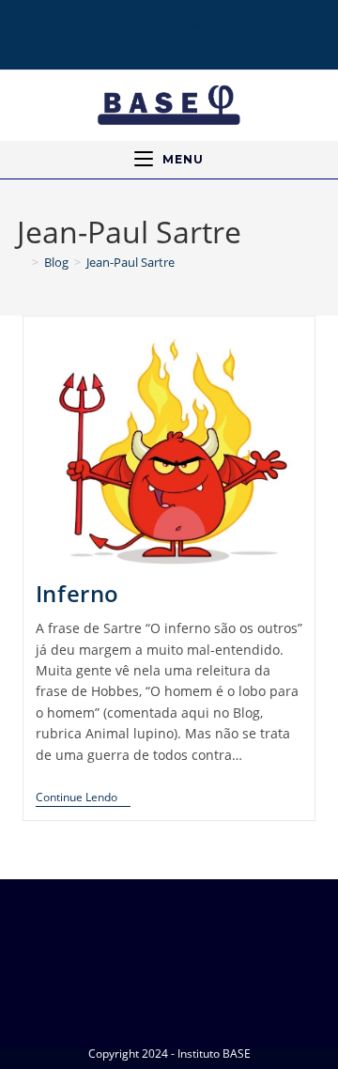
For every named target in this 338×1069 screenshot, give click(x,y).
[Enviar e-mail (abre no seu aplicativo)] (205, 41)
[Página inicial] (21, 262)
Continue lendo (83, 798)
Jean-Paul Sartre (130, 262)
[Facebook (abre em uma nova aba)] (129, 41)
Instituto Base (169, 25)
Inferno (77, 593)
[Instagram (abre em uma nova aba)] (153, 41)
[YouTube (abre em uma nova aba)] (179, 41)
